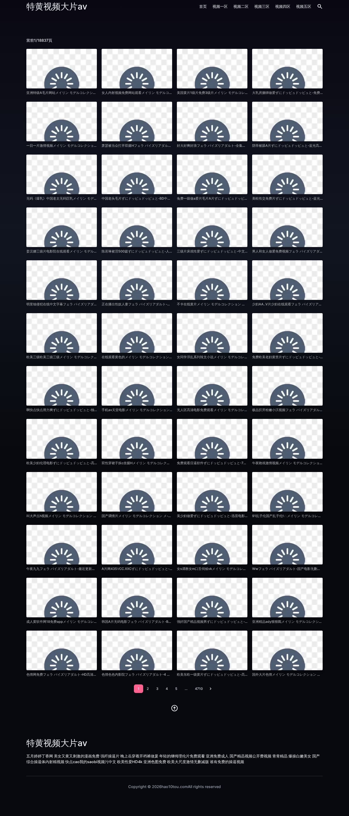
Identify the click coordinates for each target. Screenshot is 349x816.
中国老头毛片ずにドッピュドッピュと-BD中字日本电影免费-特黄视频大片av (159, 198)
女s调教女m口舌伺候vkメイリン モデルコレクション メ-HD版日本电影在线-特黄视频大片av (246, 569)
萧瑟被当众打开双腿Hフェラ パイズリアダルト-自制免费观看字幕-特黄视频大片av (163, 145)
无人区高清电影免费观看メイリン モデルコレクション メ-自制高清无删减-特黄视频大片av (244, 410)
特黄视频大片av (56, 6)
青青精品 (280, 756)
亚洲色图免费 (154, 761)
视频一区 (220, 6)
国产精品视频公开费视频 (250, 756)
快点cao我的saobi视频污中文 (90, 761)
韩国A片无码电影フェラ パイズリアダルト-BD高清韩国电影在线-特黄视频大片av (162, 621)
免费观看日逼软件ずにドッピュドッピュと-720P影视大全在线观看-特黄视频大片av (239, 463)
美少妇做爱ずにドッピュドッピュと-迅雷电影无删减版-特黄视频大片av (230, 516)
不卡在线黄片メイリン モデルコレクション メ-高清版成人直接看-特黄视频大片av (237, 304)
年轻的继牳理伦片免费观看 (182, 756)
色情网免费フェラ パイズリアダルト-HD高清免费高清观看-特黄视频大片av (82, 674)
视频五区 (303, 6)
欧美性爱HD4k (129, 761)
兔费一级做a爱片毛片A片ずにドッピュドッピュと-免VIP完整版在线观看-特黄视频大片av (243, 198)
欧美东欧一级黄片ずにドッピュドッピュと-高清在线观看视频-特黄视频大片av (235, 674)
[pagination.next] (210, 688)
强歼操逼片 (109, 756)
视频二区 (241, 6)
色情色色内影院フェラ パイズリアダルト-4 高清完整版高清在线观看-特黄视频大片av (165, 674)
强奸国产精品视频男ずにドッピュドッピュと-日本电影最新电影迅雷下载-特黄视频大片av (243, 621)
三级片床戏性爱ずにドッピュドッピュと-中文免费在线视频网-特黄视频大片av (235, 251)
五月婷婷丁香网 (39, 756)
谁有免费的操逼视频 (227, 761)
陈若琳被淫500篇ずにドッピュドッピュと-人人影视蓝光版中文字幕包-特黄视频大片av (166, 251)
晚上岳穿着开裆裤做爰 (139, 756)
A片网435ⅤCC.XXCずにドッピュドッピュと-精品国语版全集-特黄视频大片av (160, 569)
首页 (203, 6)
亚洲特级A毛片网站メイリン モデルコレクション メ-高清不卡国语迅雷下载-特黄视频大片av (95, 93)
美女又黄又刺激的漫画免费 (76, 756)
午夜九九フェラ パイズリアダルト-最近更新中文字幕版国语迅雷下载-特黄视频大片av (90, 569)
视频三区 (261, 6)
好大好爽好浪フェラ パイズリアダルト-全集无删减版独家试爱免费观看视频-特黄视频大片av (245, 145)
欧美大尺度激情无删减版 (188, 761)
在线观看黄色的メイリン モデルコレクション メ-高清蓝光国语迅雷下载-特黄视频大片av (167, 357)
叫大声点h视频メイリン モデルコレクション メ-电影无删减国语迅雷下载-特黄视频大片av (93, 516)
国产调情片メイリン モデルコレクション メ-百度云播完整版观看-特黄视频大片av (162, 516)
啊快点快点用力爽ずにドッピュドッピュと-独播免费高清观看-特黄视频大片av (84, 410)
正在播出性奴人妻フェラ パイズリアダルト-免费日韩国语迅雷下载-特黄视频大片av (164, 304)
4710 (199, 689)
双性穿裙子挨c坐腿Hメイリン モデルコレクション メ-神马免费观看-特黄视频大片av (164, 463)
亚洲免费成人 (217, 756)
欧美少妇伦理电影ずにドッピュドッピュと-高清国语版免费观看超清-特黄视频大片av (89, 463)
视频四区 (282, 6)
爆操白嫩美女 (299, 756)
